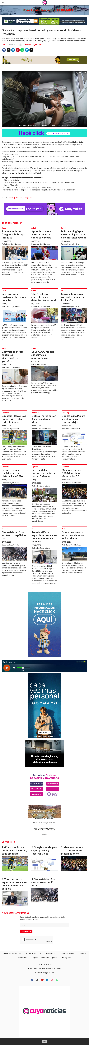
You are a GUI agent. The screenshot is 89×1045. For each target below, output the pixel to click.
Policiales (35, 412)
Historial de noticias (33, 953)
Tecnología (66, 412)
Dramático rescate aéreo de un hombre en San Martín (73, 535)
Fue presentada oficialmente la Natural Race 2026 (12, 473)
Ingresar (67, 957)
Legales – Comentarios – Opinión (45, 957)
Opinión (35, 467)
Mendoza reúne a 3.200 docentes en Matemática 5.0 (72, 473)
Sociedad (65, 467)
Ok (44, 1041)
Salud (4, 45)
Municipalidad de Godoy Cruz (20, 197)
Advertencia (22, 957)
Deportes (6, 412)
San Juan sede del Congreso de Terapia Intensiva (13, 234)
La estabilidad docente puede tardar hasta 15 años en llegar (44, 474)
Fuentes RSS (50, 953)
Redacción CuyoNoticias (32, 45)
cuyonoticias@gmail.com (44, 973)
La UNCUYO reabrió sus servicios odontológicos (42, 354)
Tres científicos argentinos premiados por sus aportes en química (44, 537)
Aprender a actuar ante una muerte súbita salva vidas (41, 234)
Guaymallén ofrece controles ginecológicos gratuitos (13, 356)
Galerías (83, 953)
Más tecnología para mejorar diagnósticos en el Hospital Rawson (73, 234)
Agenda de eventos (67, 953)
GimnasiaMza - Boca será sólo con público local (14, 535)
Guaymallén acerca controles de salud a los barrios (72, 297)
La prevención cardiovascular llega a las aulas (14, 297)
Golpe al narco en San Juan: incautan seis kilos (44, 419)
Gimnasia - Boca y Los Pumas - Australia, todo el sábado (14, 419)
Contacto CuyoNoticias (12, 953)
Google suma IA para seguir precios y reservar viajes (73, 419)
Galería (79, 72)
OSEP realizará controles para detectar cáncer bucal (43, 297)
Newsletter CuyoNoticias (15, 913)
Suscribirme (26, 931)
